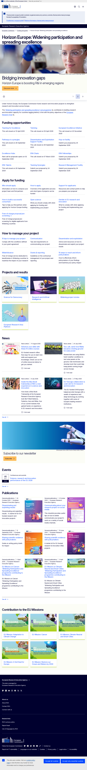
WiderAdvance (7, 253)
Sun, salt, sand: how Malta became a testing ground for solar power (74, 349)
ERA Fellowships (65, 153)
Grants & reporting (37, 253)
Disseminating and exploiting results (9, 506)
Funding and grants (22, 30)
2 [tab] (77, 96)
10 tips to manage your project (13, 239)
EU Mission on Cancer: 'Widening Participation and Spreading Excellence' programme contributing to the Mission (12, 571)
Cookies (42, 749)
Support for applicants (67, 186)
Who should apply (9, 186)
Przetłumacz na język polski (15, 20)
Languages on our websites (28, 749)
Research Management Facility (71, 165)
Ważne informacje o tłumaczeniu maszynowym (39, 20)
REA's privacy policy (8, 722)
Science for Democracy (13, 297)
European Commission (8, 30)
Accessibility (73, 749)
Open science (35, 200)
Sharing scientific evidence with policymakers (12, 539)
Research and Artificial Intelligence (40, 298)
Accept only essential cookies (72, 761)
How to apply (35, 186)
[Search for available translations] (52, 110)
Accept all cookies (51, 761)
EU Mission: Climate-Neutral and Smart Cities (71, 636)
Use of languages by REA (10, 729)
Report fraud (6, 725)
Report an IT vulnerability (9, 749)
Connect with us (7, 710)
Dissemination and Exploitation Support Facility (42, 141)
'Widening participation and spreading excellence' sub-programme (28, 110)
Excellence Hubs (8, 153)
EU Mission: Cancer (39, 635)
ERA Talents (6, 165)
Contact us (47, 746)
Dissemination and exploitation (70, 239)
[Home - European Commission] (12, 6)
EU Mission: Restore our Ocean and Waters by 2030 (42, 663)
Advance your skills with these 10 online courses (30, 348)
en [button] (75, 7)
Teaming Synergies (37, 165)
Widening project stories (69, 297)
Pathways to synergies (11, 140)
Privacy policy (52, 749)
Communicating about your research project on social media (55, 507)
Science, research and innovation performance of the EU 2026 (23, 479)
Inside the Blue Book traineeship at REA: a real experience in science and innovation (31, 385)
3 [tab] (82, 96)
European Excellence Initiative (70, 128)
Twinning (33, 128)
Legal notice (63, 749)
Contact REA (6, 706)
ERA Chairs (34, 153)
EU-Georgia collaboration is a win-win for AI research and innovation (74, 384)
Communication (36, 239)
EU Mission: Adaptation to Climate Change (14, 636)
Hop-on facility (64, 140)
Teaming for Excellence (11, 128)
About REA (5, 703)
